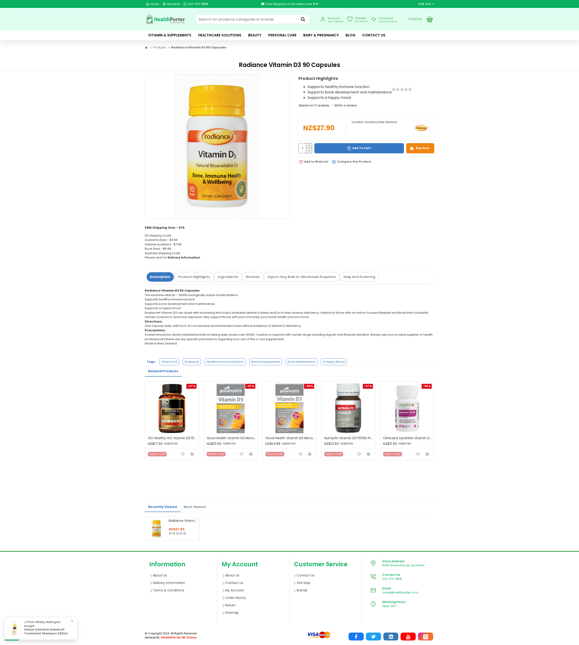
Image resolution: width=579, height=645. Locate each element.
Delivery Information (184, 257)
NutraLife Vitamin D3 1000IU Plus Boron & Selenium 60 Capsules (349, 438)
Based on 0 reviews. (314, 105)
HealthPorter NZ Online (179, 637)
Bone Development (265, 362)
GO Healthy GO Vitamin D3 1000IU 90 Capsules (173, 438)
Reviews (253, 277)
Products (159, 47)
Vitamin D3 (169, 362)
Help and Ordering (359, 277)
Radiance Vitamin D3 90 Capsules (183, 521)
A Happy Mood (334, 362)
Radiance (192, 362)
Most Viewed (195, 507)
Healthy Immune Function (225, 362)
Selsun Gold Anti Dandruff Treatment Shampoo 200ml (46, 631)
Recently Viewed (162, 507)
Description (160, 277)
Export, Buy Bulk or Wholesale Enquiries (302, 277)
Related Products (163, 371)
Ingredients (228, 277)
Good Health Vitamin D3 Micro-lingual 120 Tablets (290, 438)
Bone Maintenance (301, 362)
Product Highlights (194, 277)
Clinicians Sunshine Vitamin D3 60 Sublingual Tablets (408, 438)
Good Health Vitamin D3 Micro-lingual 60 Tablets (231, 438)
